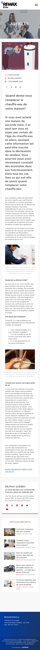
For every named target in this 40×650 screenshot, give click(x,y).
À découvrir (13, 75)
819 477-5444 (13, 625)
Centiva (24, 647)
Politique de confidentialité (16, 642)
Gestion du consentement (25, 644)
